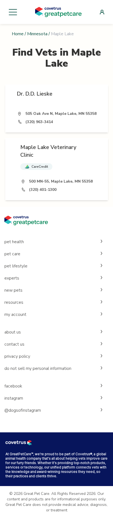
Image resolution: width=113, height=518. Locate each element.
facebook (13, 386)
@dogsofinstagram (22, 410)
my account (15, 314)
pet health (14, 242)
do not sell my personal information (37, 368)
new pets (13, 290)
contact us (14, 344)
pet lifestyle (15, 266)
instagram (13, 398)
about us (12, 332)
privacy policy (17, 356)
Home (18, 34)
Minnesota (37, 34)
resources (13, 302)
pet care (12, 254)
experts (11, 278)
